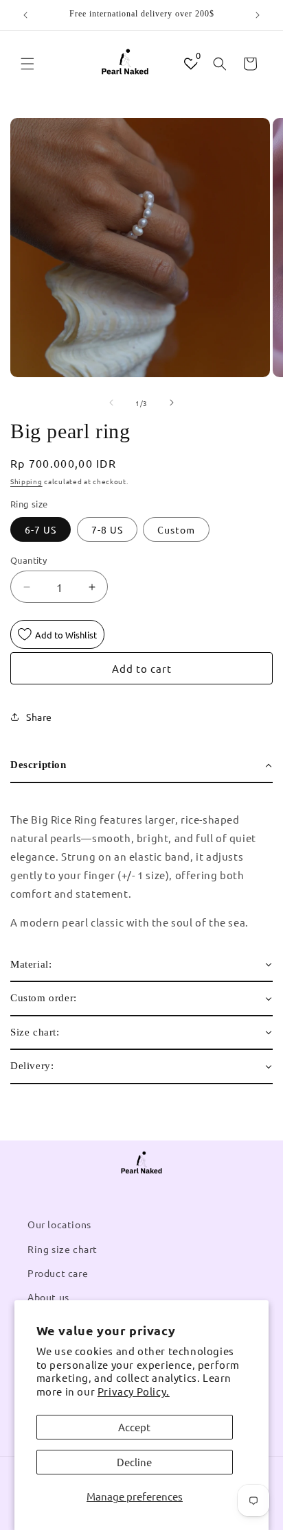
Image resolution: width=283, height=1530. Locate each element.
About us (48, 1297)
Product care (57, 1273)
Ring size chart (62, 1249)
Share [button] (39, 716)
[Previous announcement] (25, 15)
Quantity (28, 560)
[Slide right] (172, 402)
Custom (176, 529)
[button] (27, 64)
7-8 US (107, 529)
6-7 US (40, 529)
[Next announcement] (257, 15)
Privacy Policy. (134, 1391)
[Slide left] (111, 402)
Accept (134, 1426)
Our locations (59, 1224)
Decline (134, 1461)
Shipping (26, 481)
